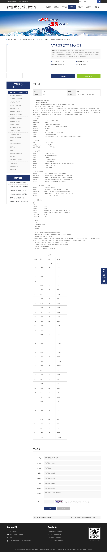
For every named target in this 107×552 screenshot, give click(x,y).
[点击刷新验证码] (59, 501)
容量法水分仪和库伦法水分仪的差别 (19, 201)
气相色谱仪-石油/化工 (15, 102)
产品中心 (19, 39)
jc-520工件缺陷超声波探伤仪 (55, 531)
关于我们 (56, 7)
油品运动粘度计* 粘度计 (15, 143)
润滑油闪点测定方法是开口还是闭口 (19, 186)
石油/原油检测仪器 (14, 108)
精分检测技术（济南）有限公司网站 (19, 1)
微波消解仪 (12, 156)
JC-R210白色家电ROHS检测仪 (55, 540)
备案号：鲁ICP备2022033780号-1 (48, 549)
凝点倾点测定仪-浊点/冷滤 (16, 153)
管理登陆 (90, 549)
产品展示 (72, 7)
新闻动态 (64, 7)
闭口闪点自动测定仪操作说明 (17, 198)
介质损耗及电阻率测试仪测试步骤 (18, 194)
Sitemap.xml (73, 549)
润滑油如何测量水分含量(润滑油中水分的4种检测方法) (19, 182)
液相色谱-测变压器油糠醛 (16, 95)
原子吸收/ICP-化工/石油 (42, 39)
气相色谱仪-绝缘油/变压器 (16, 98)
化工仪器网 (66, 549)
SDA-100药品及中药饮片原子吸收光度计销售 (84, 517)
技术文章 (80, 7)
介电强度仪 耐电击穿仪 (15, 134)
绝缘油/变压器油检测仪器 (16, 111)
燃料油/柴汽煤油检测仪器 (16, 114)
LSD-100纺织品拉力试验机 (54, 537)
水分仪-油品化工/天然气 (15, 121)
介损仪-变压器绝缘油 (15, 131)
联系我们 (96, 7)
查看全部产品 (13, 169)
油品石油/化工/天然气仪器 (29, 39)
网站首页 (48, 7)
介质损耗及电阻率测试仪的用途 (18, 190)
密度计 (11, 140)
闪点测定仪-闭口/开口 (15, 124)
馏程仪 (11, 150)
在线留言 (88, 7)
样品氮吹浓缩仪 (13, 163)
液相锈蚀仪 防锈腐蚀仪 (15, 137)
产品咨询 (63, 76)
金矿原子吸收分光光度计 (45, 517)
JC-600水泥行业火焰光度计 (54, 534)
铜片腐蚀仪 (12, 147)
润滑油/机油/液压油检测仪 (16, 118)
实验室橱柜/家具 (14, 166)
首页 (15, 39)
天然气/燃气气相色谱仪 (15, 105)
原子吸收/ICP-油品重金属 (16, 159)
